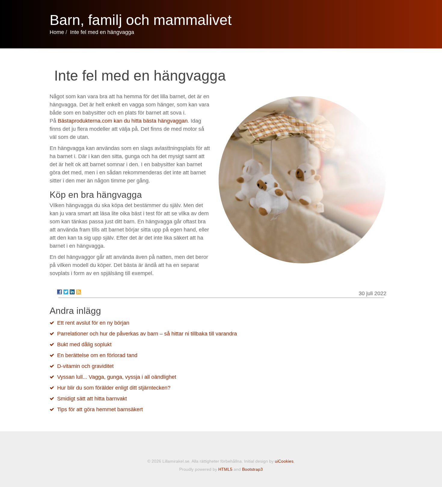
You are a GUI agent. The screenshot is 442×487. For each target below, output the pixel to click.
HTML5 (225, 469)
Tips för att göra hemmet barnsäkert (100, 409)
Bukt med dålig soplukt (84, 345)
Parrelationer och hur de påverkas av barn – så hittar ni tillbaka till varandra (147, 334)
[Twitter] (65, 291)
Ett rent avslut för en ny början (93, 323)
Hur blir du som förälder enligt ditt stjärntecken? (113, 388)
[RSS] (78, 291)
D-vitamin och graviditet (85, 366)
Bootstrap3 (252, 469)
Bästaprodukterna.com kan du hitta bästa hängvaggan (123, 121)
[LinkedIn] (72, 291)
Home (57, 32)
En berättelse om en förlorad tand (97, 355)
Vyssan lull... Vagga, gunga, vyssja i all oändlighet (116, 377)
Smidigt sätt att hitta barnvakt (92, 399)
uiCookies (284, 461)
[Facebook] (59, 291)
